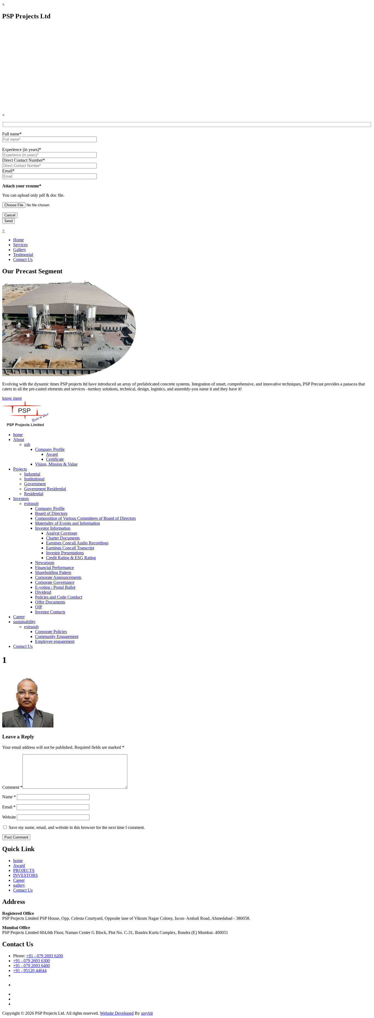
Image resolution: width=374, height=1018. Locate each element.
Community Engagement (56, 636)
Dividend (43, 592)
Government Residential (45, 488)
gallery (19, 885)
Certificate (55, 459)
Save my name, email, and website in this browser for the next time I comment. (77, 827)
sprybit (147, 1013)
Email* (8, 171)
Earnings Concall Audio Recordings (77, 543)
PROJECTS (23, 870)
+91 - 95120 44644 (30, 970)
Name (9, 796)
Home (18, 239)
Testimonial (23, 254)
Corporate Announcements (58, 577)
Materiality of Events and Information (67, 523)
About (18, 439)
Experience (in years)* (21, 149)
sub (27, 444)
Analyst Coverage (61, 533)
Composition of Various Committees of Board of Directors (85, 518)
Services (20, 244)
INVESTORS (25, 875)
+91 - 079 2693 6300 (31, 960)
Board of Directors (51, 513)
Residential (33, 493)
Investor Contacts (50, 612)
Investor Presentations (65, 552)
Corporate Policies (51, 631)
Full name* (12, 134)
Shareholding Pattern (53, 572)
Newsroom (44, 562)
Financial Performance (54, 567)
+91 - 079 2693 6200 (44, 955)
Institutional (34, 479)
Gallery (19, 249)
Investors (21, 498)
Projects (20, 469)
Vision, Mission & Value (56, 464)
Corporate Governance (54, 582)
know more (12, 398)
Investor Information (52, 528)
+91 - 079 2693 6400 (31, 965)
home (18, 434)
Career (19, 616)
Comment (12, 787)
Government (35, 484)
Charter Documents (63, 538)
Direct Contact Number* (23, 160)
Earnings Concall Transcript (70, 548)
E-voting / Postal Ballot (55, 587)
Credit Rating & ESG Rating (71, 557)
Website (9, 817)
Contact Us (23, 259)
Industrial (32, 474)
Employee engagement (54, 641)
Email (9, 807)
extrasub (31, 503)
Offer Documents (50, 602)
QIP (38, 607)
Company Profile (50, 449)
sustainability (24, 621)
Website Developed (117, 1013)
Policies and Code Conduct (58, 597)
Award (52, 454)
